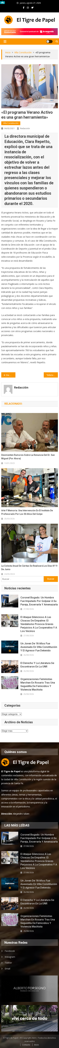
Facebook (10, 950)
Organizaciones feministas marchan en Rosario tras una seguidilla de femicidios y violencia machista (37, 684)
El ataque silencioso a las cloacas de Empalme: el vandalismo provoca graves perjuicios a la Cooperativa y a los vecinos (38, 624)
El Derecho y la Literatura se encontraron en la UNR (37, 665)
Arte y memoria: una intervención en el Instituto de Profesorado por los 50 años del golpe (27, 512)
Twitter (8, 962)
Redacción (25, 128)
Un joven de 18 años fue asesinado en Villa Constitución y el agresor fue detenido (38, 647)
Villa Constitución (10, 123)
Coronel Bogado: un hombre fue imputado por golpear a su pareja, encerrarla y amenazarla (39, 601)
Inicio (36, 1044)
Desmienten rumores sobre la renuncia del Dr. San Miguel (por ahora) (28, 457)
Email (7, 968)
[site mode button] (49, 41)
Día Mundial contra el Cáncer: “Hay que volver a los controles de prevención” (10, 375)
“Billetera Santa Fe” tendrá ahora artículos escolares (52, 375)
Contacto (26, 1044)
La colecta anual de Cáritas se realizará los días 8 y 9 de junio (29, 568)
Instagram (10, 956)
